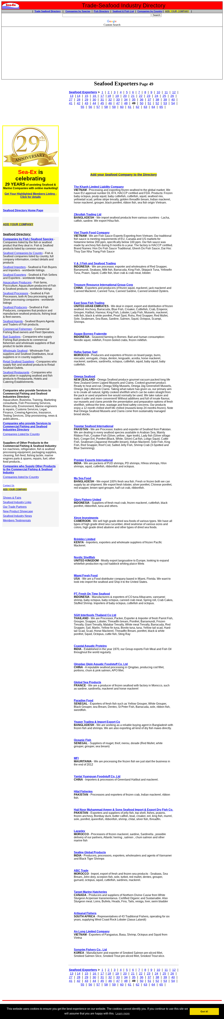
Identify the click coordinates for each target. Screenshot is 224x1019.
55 (82, 107)
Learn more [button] (122, 1013)
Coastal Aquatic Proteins (90, 645)
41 (70, 103)
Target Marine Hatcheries (90, 891)
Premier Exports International (93, 460)
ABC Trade (81, 870)
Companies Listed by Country (21, 434)
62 (137, 107)
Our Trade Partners (15, 506)
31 (102, 99)
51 (149, 103)
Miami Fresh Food (86, 575)
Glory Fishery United (87, 499)
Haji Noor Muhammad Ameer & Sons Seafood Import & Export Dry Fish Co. (123, 809)
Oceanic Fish (82, 740)
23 (148, 96)
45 (102, 103)
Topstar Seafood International (93, 426)
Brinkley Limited (84, 539)
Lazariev (79, 831)
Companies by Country (149, 11)
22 (140, 96)
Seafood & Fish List (123, 11)
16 (95, 96)
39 (165, 99)
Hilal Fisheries (83, 791)
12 (174, 92)
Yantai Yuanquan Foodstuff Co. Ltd (97, 776)
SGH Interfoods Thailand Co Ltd (95, 615)
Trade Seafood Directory (47, 11)
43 (86, 103)
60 (122, 107)
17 (102, 96)
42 (78, 103)
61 (129, 107)
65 (161, 107)
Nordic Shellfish (84, 557)
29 (86, 99)
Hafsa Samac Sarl (85, 351)
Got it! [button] (204, 1011)
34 (126, 99)
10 (158, 92)
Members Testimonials (17, 520)
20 (125, 96)
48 (126, 103)
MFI (76, 758)
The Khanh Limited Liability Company (99, 186)
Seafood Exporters (83, 92)
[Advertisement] (112, 51)
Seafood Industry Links (17, 502)
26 (172, 96)
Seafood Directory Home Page (23, 210)
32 (110, 99)
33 (118, 99)
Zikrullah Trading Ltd (87, 214)
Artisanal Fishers (85, 913)
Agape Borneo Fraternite (90, 333)
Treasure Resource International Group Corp (103, 284)
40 (173, 99)
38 (157, 99)
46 (110, 103)
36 (141, 99)
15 (86, 96)
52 (157, 103)
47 (118, 103)
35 (133, 99)
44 (94, 103)
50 (141, 103)
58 (106, 107)
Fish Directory (101, 11)
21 (133, 96)
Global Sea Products (87, 682)
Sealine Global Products (90, 852)
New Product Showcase (18, 511)
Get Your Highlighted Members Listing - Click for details (31, 195)
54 (173, 103)
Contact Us (8, 485)
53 (165, 103)
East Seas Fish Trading (89, 302)
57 (98, 107)
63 (145, 107)
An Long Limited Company (92, 931)
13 (71, 96)
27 (70, 99)
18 (109, 96)
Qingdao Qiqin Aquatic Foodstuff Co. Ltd (101, 664)
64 (153, 107)
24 (156, 96)
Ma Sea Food (82, 478)
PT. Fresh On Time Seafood (92, 593)
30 (94, 99)
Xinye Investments (86, 517)
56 (90, 107)
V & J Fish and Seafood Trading (95, 263)
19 (117, 96)
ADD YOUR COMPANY (177, 11)
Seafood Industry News (17, 515)
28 (78, 99)
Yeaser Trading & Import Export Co (97, 721)
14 (78, 96)
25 (164, 96)
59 (114, 107)
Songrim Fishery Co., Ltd (90, 949)
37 (149, 99)
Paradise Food (83, 700)
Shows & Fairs (12, 497)
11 (166, 92)
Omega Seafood (84, 376)
